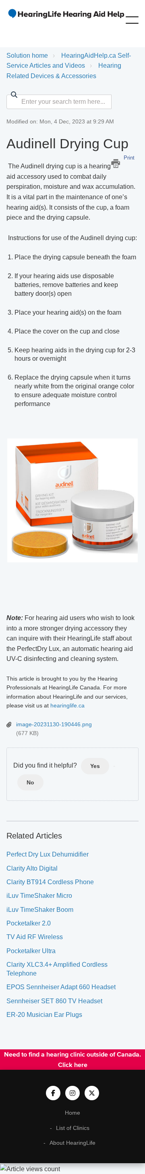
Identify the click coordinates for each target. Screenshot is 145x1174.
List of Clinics (72, 1128)
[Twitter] (92, 1093)
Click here (72, 1064)
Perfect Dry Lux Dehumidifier (47, 854)
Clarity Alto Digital (32, 868)
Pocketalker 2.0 (28, 923)
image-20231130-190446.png (54, 724)
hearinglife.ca (67, 705)
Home (72, 1112)
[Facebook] (53, 1093)
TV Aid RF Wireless (34, 937)
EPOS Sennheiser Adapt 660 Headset (61, 987)
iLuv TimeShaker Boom (39, 909)
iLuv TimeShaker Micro (39, 895)
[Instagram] (72, 1093)
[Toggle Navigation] (132, 18)
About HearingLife (72, 1143)
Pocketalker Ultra (31, 951)
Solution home (27, 55)
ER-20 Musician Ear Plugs (44, 1014)
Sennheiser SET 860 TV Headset (54, 1001)
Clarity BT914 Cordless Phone (50, 882)
